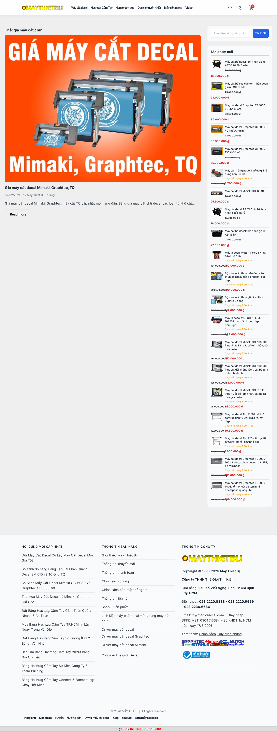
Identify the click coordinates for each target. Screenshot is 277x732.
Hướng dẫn (74, 717)
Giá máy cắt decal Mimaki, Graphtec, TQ (40, 187)
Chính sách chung (115, 581)
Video (188, 7)
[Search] (230, 8)
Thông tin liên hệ (114, 598)
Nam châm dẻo (125, 7)
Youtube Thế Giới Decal (120, 655)
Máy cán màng (173, 7)
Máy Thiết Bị (35, 195)
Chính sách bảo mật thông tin (124, 590)
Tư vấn (59, 717)
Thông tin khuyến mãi (118, 564)
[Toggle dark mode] (241, 8)
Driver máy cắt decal (118, 629)
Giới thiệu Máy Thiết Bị (119, 555)
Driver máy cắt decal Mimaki (124, 645)
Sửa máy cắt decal (146, 717)
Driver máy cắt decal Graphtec (125, 636)
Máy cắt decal (79, 7)
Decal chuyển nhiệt (149, 7)
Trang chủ (29, 717)
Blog (52, 195)
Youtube (127, 717)
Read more (18, 214)
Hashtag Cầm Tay (101, 7)
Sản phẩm (45, 717)
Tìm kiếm (260, 33)
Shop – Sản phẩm (115, 607)
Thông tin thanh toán (118, 572)
